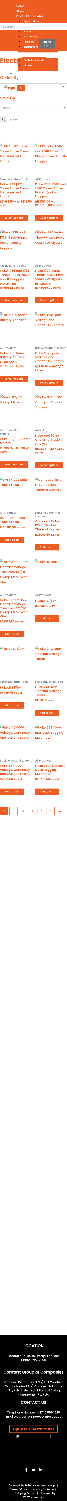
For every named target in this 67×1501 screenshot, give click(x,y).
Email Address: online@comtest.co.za (33, 1417)
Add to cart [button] (11, 540)
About (20, 11)
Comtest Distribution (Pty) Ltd (26, 1382)
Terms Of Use (18, 1489)
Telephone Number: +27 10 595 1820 (33, 1412)
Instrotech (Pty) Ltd (35, 1390)
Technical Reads (34, 60)
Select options (13, 218)
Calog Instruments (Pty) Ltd (39, 1392)
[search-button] (4, 34)
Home (20, 6)
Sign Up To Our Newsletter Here (33, 1429)
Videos (28, 65)
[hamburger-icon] (61, 5)
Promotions (31, 36)
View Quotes (24, 44)
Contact (22, 74)
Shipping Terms (24, 1493)
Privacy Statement (44, 1489)
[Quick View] (8, 211)
